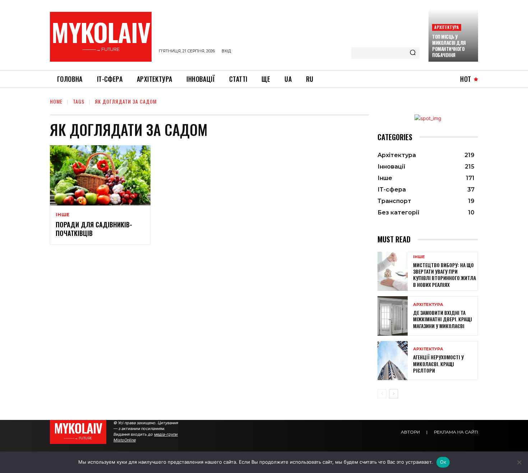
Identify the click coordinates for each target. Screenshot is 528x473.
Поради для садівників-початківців (94, 228)
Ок (443, 462)
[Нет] (519, 462)
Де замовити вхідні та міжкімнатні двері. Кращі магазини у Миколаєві (442, 319)
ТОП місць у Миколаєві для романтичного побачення (449, 45)
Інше (63, 215)
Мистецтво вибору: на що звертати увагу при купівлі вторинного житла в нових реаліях (444, 274)
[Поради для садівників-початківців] (100, 175)
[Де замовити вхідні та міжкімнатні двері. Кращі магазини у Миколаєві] (393, 315)
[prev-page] (382, 393)
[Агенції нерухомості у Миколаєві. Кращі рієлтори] (393, 360)
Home (56, 101)
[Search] (413, 53)
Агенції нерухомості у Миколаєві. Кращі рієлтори (438, 363)
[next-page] (393, 393)
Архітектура (446, 27)
